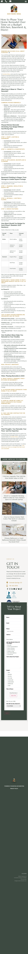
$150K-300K (10, 680)
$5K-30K (10, 674)
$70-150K (10, 678)
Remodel (9, 645)
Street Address (9, 639)
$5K (9, 672)
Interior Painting (10, 648)
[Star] (19, 589)
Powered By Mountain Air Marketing (14, 786)
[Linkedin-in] (12, 589)
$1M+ (9, 685)
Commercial (10, 654)
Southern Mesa (6, 74)
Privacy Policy (14, 788)
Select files (13, 695)
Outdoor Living (10, 651)
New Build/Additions (11, 652)
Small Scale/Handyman (12, 646)
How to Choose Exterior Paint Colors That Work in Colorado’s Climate (14, 519)
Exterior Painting (11, 649)
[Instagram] (10, 589)
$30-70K (10, 676)
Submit (7, 713)
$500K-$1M (10, 683)
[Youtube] (14, 589)
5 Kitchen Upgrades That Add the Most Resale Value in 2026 (14, 477)
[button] (25, 1)
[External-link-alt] (21, 589)
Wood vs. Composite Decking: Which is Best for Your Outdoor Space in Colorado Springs (14, 497)
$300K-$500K (11, 681)
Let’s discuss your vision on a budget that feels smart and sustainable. (13, 447)
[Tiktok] (17, 589)
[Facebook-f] (8, 589)
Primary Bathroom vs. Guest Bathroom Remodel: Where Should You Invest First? (14, 540)
